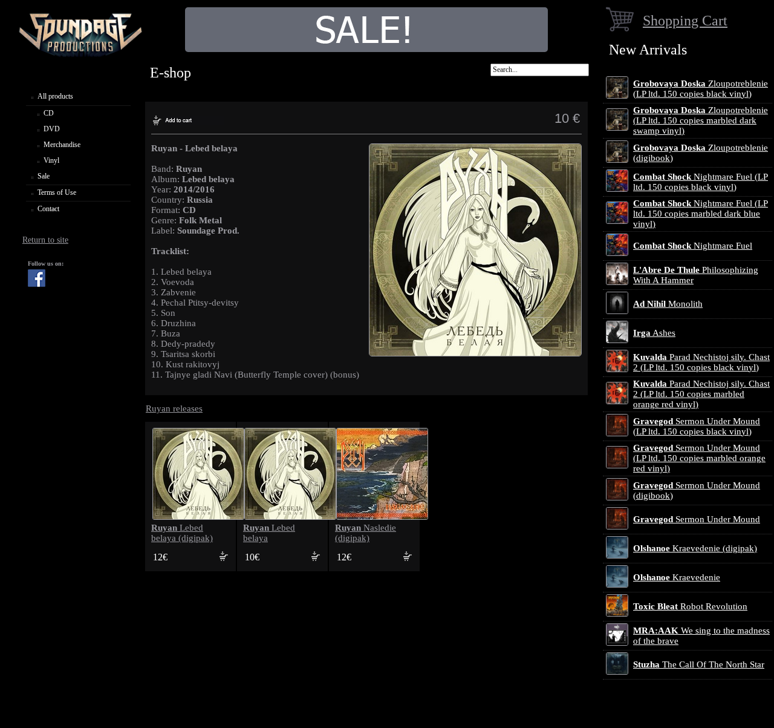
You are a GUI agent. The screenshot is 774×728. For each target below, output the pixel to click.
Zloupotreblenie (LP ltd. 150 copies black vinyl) (700, 89)
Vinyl (51, 160)
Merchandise (62, 144)
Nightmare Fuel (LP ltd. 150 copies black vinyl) (700, 182)
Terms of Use (56, 192)
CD (49, 113)
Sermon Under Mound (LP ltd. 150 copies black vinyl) (696, 426)
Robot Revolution (690, 606)
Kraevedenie (676, 577)
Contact (48, 209)
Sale (43, 176)
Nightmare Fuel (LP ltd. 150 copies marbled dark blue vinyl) (700, 213)
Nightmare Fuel (692, 246)
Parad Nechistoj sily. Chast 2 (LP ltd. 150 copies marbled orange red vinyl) (701, 394)
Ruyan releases (174, 408)
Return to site (45, 239)
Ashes (654, 333)
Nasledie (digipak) (365, 533)
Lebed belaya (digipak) (182, 533)
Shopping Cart (685, 20)
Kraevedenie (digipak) (695, 548)
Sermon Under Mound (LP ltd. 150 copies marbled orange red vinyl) (699, 458)
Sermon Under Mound (696, 519)
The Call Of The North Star (698, 664)
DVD (52, 129)
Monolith (668, 304)
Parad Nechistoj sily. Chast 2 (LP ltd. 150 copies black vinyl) (701, 362)
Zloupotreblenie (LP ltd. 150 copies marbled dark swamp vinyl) (700, 120)
